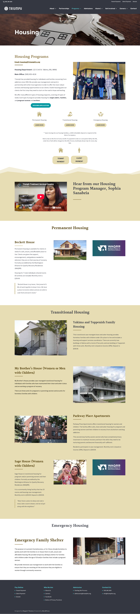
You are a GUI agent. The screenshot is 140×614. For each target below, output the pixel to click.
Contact (133, 8)
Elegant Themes (28, 611)
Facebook (48, 597)
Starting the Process (81, 590)
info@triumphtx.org (110, 593)
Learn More (70, 125)
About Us (48, 590)
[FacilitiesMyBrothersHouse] (99, 402)
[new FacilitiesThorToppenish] (41, 355)
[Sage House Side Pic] (70, 484)
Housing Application (41, 105)
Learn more (39, 125)
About (52, 8)
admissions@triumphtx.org (83, 593)
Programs (75, 8)
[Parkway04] (41, 442)
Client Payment (126, 1)
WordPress (46, 611)
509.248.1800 (107, 590)
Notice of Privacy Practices (53, 600)
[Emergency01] (99, 564)
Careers (123, 8)
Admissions (88, 8)
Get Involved (110, 8)
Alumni (98, 8)
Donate (135, 1)
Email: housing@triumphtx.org (27, 62)
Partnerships (64, 8)
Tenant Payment (116, 1)
